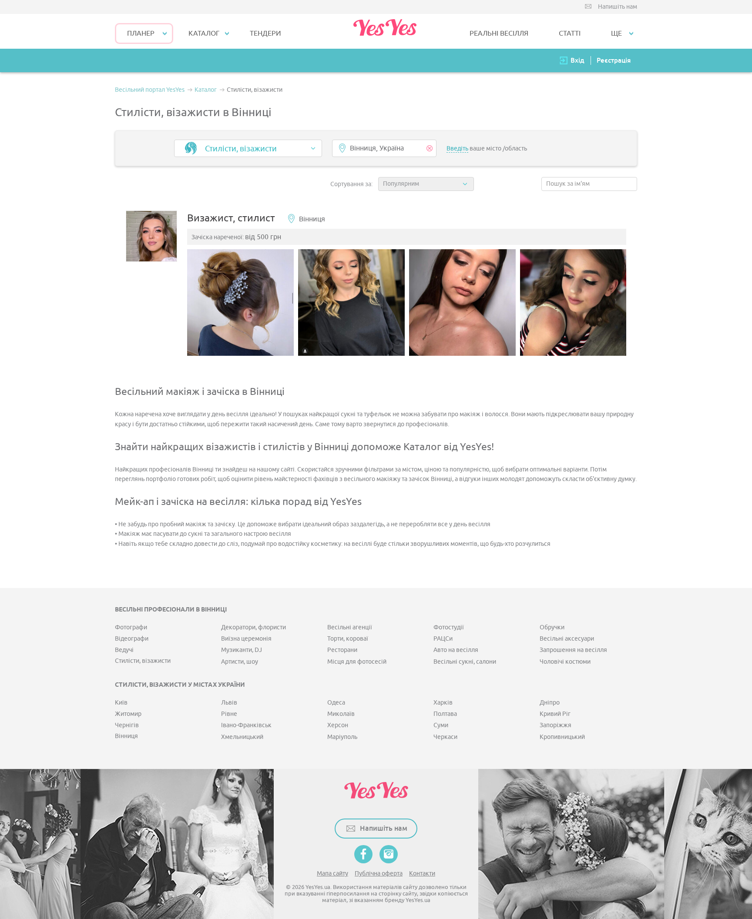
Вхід (577, 60)
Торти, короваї (347, 638)
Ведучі (124, 650)
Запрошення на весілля (573, 650)
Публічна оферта (379, 873)
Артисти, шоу (239, 661)
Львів (229, 702)
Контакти (422, 873)
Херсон (337, 725)
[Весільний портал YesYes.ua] (385, 31)
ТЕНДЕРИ (265, 33)
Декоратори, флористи (253, 627)
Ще (616, 33)
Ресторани (342, 650)
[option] (240, 302)
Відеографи (131, 638)
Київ (121, 702)
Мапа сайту (332, 873)
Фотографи (131, 627)
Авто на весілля (455, 650)
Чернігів (127, 725)
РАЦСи (443, 638)
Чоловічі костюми (565, 661)
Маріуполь (342, 737)
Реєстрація (614, 60)
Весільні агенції (349, 627)
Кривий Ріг (555, 714)
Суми (440, 725)
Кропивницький (562, 737)
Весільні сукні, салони (464, 661)
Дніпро (550, 702)
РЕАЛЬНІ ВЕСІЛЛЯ (499, 33)
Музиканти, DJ (241, 650)
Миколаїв (341, 714)
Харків (443, 702)
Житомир (128, 714)
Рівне (229, 714)
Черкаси (445, 737)
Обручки (552, 627)
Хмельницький (242, 737)
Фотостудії (448, 627)
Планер (140, 33)
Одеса (336, 702)
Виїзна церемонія (246, 638)
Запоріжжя (555, 725)
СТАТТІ (570, 33)
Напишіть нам (617, 6)
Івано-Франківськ (246, 725)
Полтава (445, 714)
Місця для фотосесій (356, 661)
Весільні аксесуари (567, 638)
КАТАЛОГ (203, 33)
